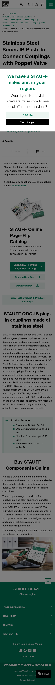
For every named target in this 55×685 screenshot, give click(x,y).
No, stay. (28, 114)
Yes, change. (27, 122)
